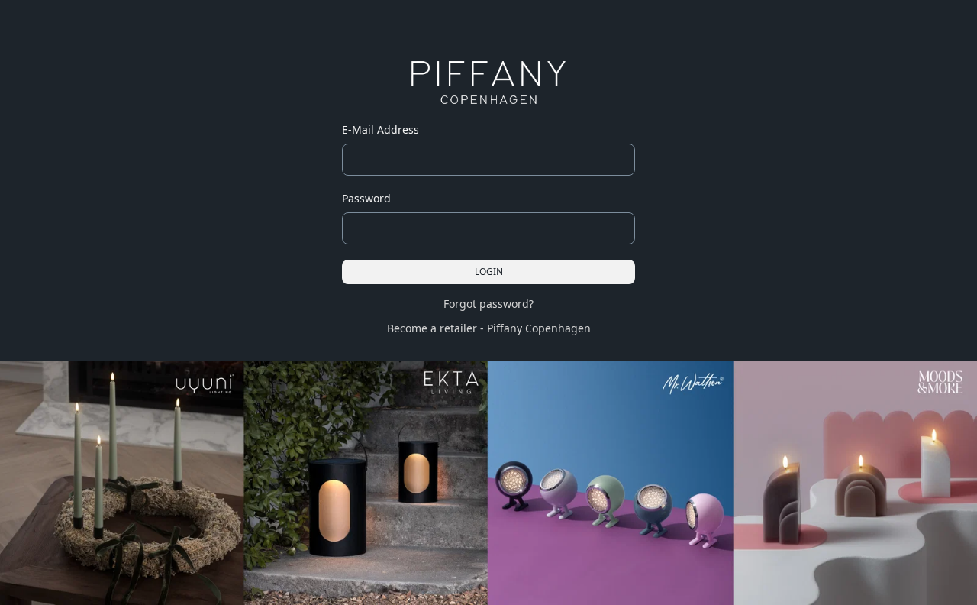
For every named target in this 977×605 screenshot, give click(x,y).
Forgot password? (488, 303)
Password (366, 198)
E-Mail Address (380, 129)
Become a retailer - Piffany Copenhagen (489, 328)
